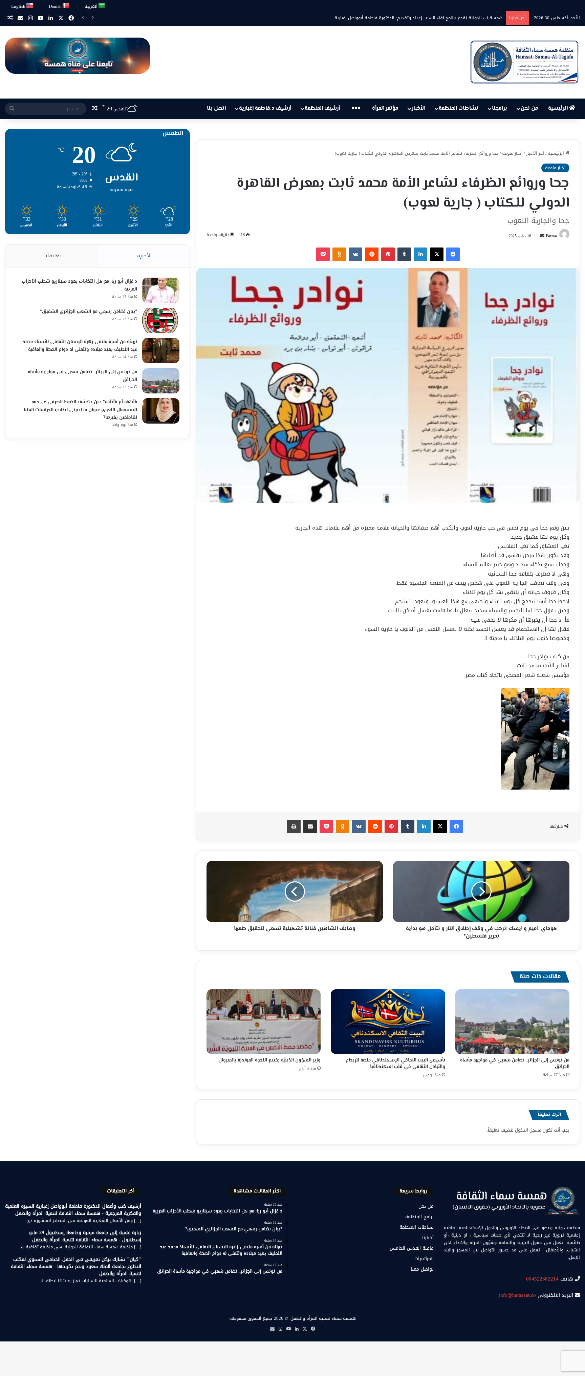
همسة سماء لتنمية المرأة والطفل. (322, 1318)
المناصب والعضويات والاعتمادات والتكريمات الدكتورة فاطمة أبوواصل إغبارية (430, 18)
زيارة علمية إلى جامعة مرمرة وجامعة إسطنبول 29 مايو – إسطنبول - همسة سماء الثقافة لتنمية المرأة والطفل (83, 1236)
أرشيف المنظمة (322, 108)
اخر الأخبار (535, 153)
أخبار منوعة (512, 153)
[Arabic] (102, 5)
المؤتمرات (424, 1258)
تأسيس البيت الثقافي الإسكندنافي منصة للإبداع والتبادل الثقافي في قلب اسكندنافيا (395, 1064)
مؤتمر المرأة (385, 108)
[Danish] (66, 5)
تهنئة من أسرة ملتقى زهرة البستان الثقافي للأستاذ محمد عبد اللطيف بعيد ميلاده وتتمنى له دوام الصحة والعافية (80, 345)
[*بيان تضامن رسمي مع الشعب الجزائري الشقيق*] (160, 320)
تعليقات (52, 255)
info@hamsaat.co (517, 1295)
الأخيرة (144, 255)
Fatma (551, 236)
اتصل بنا (216, 108)
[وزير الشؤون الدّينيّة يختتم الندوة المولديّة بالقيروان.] (264, 1021)
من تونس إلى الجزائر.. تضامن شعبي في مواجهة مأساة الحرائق (514, 1064)
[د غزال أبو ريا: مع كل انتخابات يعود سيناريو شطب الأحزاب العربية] (160, 290)
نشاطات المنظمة (458, 108)
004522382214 (542, 1279)
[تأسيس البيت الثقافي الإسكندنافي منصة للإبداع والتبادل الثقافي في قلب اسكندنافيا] (388, 1021)
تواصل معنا (422, 1269)
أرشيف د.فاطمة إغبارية (265, 108)
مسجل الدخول (528, 1130)
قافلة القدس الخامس (412, 1248)
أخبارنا (428, 1237)
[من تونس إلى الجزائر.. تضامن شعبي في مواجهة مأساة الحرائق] (512, 1021)
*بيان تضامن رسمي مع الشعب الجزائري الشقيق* (88, 312)
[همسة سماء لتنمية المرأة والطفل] (524, 62)
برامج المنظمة (419, 1216)
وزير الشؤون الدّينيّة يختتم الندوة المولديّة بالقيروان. (269, 1060)
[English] (30, 5)
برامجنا (499, 108)
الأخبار (418, 108)
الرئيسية (558, 108)
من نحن (529, 108)
